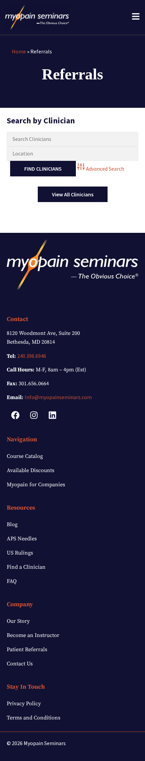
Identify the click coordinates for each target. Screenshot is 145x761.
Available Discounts (30, 470)
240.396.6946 (31, 355)
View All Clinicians (72, 194)
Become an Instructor (33, 635)
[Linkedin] (52, 415)
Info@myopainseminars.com (58, 397)
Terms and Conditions (33, 717)
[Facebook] (15, 415)
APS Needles (22, 538)
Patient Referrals (27, 649)
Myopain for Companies (36, 484)
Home (19, 51)
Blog (12, 524)
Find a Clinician (26, 567)
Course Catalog (25, 456)
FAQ (12, 581)
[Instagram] (33, 415)
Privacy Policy (24, 703)
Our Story (18, 621)
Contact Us (20, 663)
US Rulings (20, 552)
